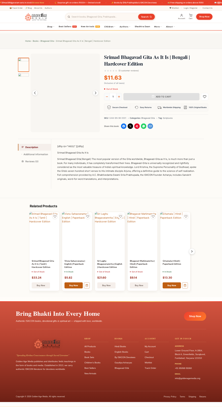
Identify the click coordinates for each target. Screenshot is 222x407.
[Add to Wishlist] (55, 216)
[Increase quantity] (119, 96)
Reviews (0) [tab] (32, 161)
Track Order (150, 368)
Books (36, 41)
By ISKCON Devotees (125, 357)
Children (108, 26)
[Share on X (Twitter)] (130, 126)
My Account (150, 346)
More (157, 26)
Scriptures (168, 118)
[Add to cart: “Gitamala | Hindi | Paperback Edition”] (185, 285)
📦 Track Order (16, 8)
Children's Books (92, 362)
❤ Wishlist (174, 8)
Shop (49, 26)
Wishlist (148, 362)
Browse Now (33, 3)
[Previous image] (35, 93)
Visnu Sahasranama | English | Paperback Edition (74, 264)
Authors (48, 8)
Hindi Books (120, 346)
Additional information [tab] (36, 154)
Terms (182, 397)
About (169, 26)
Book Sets (89, 357)
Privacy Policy (170, 397)
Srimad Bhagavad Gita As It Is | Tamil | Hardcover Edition (43, 264)
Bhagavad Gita (47, 41)
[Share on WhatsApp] (143, 126)
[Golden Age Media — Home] (36, 17)
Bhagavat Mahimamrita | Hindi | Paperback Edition (142, 264)
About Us (38, 8)
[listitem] (23, 65)
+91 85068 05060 (183, 368)
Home (28, 41)
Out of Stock (41, 285)
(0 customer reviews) (129, 70)
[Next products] (192, 251)
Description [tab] (31, 147)
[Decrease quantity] (107, 96)
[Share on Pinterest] (137, 126)
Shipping (192, 397)
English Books (121, 352)
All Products (90, 346)
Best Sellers (67, 26)
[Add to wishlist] (204, 96)
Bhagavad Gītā (122, 368)
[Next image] (95, 93)
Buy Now (73, 285)
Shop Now (204, 16)
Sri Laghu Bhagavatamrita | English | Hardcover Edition (109, 264)
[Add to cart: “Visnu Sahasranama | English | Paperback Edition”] (87, 285)
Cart (147, 352)
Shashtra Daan (142, 26)
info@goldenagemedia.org (187, 378)
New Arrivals (90, 26)
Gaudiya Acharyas (123, 362)
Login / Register (191, 8)
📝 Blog (28, 8)
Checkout (149, 357)
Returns (202, 397)
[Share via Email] (150, 126)
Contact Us (207, 8)
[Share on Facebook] (123, 126)
